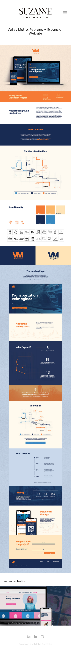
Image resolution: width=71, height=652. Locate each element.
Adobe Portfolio (43, 644)
